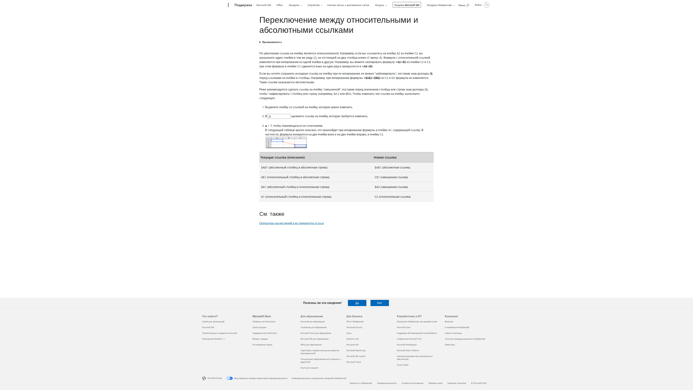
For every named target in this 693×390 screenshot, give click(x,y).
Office (279, 4)
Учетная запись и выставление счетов (348, 4)
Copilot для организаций (213, 321)
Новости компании (453, 333)
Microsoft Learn (404, 327)
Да (357, 303)
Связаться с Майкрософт (361, 383)
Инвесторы (450, 344)
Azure (349, 333)
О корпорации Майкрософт (457, 327)
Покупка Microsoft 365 (406, 4)
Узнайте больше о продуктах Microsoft (219, 333)
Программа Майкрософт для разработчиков (417, 321)
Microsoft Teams (353, 362)
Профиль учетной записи (263, 321)
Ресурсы (379, 4)
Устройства (314, 4)
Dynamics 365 (352, 338)
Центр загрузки (259, 327)
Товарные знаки (435, 383)
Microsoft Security (354, 327)
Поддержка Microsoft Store (264, 333)
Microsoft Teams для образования (315, 333)
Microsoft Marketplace (407, 344)
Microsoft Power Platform (408, 350)
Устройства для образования (313, 327)
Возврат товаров (260, 338)
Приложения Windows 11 (213, 338)
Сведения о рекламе (456, 383)
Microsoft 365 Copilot (355, 356)
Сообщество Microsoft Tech (409, 338)
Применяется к (272, 42)
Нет (379, 303)
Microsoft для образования (312, 321)
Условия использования (412, 383)
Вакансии (449, 321)
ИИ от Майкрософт (355, 321)
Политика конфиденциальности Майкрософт (465, 338)
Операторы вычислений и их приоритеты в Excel (291, 223)
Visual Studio (402, 364)
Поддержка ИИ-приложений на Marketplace (417, 333)
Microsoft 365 (263, 4)
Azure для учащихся (309, 367)
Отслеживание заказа (262, 344)
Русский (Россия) (215, 378)
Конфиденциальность (387, 383)
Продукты (294, 4)
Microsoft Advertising (355, 350)
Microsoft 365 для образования (314, 338)
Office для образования (311, 344)
